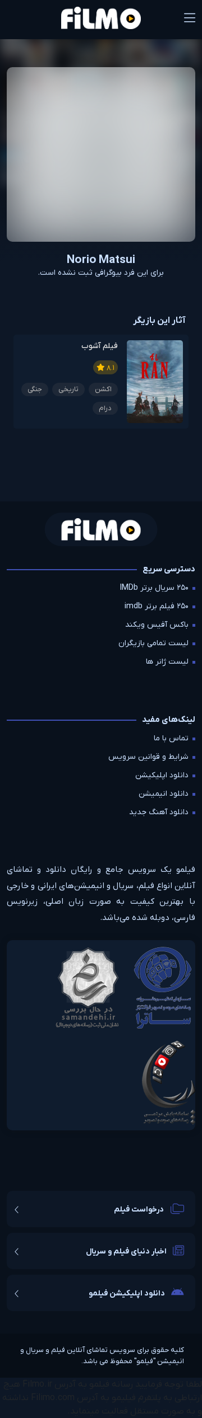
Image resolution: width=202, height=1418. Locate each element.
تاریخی (68, 389)
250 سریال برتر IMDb (154, 588)
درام (105, 408)
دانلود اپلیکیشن (162, 775)
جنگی (34, 389)
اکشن (103, 389)
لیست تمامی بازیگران (153, 643)
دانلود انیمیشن (164, 793)
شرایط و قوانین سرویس (148, 757)
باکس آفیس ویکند (157, 624)
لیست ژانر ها (167, 661)
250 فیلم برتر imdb (157, 606)
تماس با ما (171, 738)
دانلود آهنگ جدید (159, 812)
